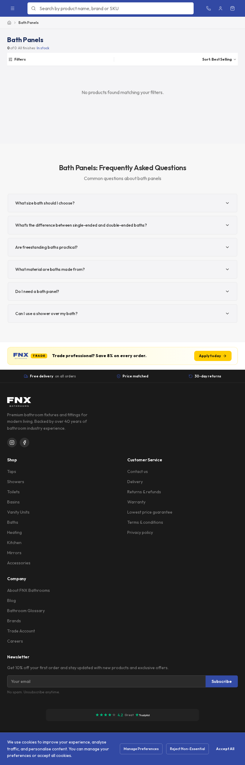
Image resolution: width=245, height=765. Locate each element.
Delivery (135, 481)
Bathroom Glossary (26, 610)
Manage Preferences (141, 748)
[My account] (220, 8)
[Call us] (208, 8)
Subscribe (222, 681)
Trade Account (21, 631)
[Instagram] (12, 442)
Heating (14, 532)
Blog (11, 600)
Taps (11, 471)
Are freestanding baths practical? (46, 247)
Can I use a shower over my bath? (46, 313)
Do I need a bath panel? (37, 291)
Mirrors (14, 552)
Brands (14, 620)
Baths (12, 522)
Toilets (13, 491)
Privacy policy (140, 532)
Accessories (18, 563)
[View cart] (232, 8)
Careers (15, 641)
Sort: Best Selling (217, 59)
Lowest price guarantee (149, 512)
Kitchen (14, 542)
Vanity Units (18, 512)
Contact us (137, 471)
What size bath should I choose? (45, 203)
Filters (20, 59)
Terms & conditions (145, 522)
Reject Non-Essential (187, 748)
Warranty (136, 502)
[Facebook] (24, 442)
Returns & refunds (144, 491)
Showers (15, 481)
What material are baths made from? (50, 269)
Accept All (225, 748)
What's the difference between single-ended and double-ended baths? (81, 225)
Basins (13, 502)
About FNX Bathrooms (28, 590)
